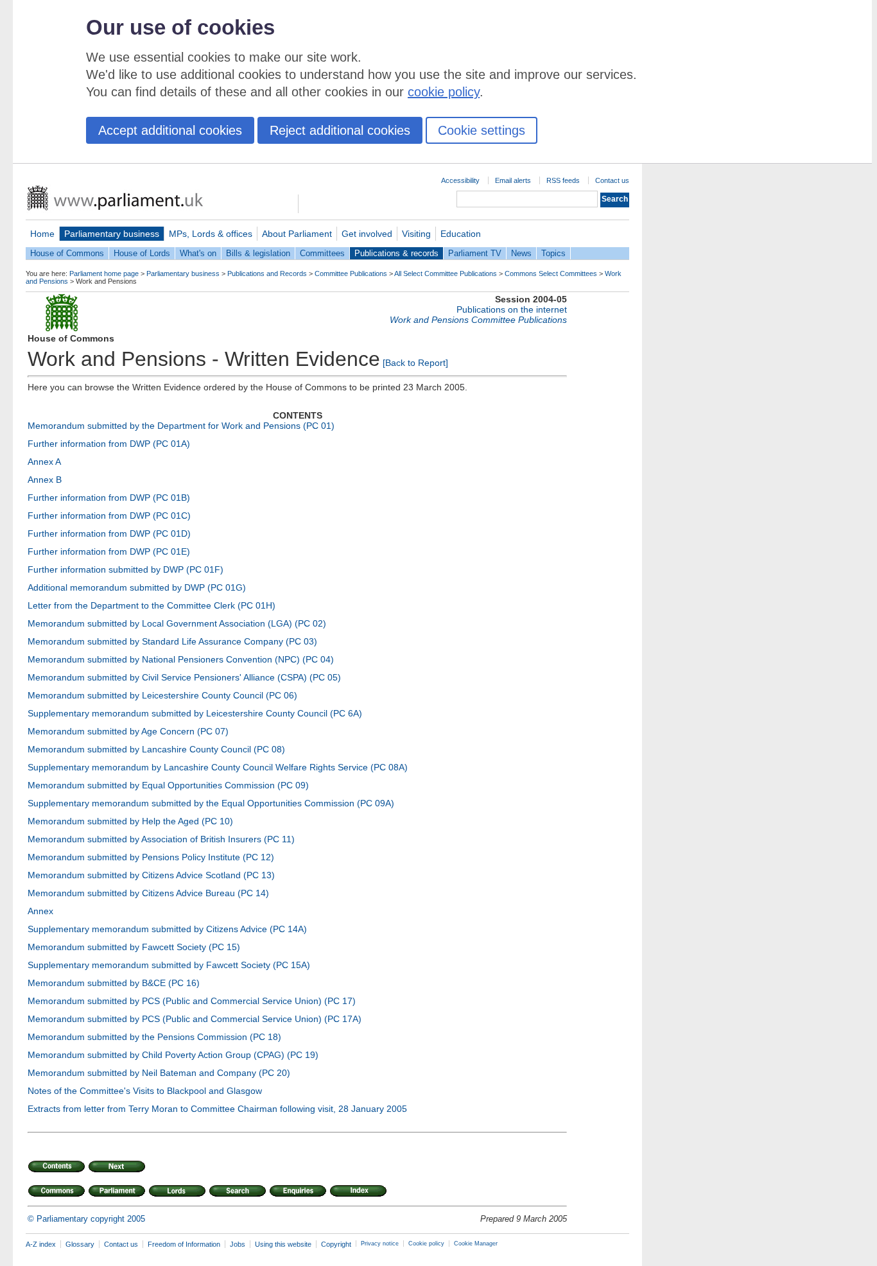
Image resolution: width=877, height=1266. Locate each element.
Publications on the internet (511, 309)
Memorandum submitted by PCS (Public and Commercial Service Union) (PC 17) (192, 1001)
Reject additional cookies (340, 130)
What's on (198, 253)
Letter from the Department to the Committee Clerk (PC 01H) (151, 605)
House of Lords (142, 253)
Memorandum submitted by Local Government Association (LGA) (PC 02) (177, 623)
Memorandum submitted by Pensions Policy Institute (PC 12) (151, 857)
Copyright (336, 1244)
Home (42, 234)
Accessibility (460, 180)
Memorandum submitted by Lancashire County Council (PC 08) (156, 749)
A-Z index (41, 1244)
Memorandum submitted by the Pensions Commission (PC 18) (154, 1037)
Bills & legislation (258, 253)
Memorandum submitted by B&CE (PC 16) (114, 983)
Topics (553, 253)
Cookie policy (426, 1243)
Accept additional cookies (170, 130)
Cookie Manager (476, 1243)
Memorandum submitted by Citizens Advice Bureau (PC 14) (148, 893)
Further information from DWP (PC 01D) (109, 533)
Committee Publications (351, 273)
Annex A (44, 461)
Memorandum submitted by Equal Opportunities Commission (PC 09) (168, 785)
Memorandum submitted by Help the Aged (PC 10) (130, 821)
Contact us (612, 180)
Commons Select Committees (551, 273)
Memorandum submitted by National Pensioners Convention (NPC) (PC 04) (181, 659)
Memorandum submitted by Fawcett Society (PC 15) (134, 947)
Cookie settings (481, 130)
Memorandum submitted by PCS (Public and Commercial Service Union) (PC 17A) (194, 1019)
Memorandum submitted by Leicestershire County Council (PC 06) (162, 695)
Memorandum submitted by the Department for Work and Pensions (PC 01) (181, 426)
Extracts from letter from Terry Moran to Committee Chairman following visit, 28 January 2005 (217, 1109)
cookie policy (444, 92)
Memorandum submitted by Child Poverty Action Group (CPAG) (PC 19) (173, 1055)
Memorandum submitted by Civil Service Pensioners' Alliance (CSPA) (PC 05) (184, 677)
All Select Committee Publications (445, 273)
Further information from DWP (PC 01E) (109, 551)
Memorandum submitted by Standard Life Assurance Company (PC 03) (172, 641)
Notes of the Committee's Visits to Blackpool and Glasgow (145, 1091)
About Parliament (297, 234)
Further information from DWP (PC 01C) (109, 515)
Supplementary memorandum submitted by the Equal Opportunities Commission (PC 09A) (211, 803)
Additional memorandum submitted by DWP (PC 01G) (137, 587)
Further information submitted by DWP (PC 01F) (125, 569)
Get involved (367, 234)
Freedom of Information (184, 1244)
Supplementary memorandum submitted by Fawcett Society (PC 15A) (169, 965)
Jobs (237, 1244)
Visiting (416, 234)
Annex (40, 911)
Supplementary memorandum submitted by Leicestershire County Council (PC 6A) (195, 713)
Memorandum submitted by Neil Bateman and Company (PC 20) (159, 1073)
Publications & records (396, 253)
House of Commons (67, 253)
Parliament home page (104, 273)
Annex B (45, 479)
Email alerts (513, 180)
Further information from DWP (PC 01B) (109, 497)
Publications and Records (267, 273)
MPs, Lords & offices (210, 234)
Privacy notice (380, 1243)
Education (460, 234)
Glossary (79, 1244)
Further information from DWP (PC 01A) (109, 443)
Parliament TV (474, 253)
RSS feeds (563, 180)
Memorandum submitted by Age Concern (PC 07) (128, 731)
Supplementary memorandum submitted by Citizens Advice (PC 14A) (167, 929)
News (521, 253)
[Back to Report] (415, 363)
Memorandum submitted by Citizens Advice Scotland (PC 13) (151, 875)
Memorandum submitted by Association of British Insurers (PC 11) (161, 839)
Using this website (283, 1244)
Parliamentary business (111, 234)
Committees (322, 253)
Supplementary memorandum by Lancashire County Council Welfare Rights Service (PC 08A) (218, 767)
